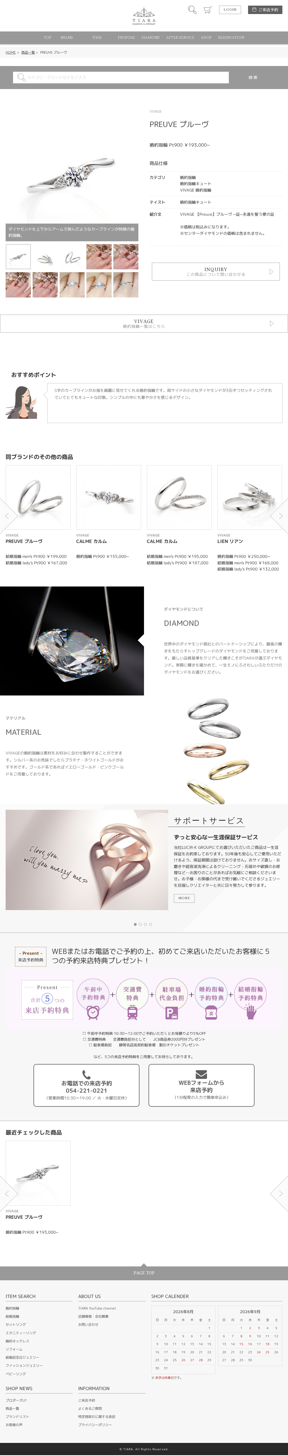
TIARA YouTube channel (97, 1308)
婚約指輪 (12, 1308)
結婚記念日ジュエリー (22, 1357)
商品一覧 (28, 52)
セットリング (16, 1324)
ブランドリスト (17, 1416)
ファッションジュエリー (24, 1365)
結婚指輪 (12, 1316)
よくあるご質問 (90, 1408)
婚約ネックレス (17, 1341)
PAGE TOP (144, 1273)
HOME (11, 52)
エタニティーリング (21, 1333)
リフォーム (14, 1349)
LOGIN (230, 10)
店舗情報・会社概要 (93, 1316)
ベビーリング (16, 1374)
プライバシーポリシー (95, 1424)
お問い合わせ (88, 1324)
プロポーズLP (16, 1400)
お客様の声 (14, 1424)
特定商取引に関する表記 (96, 1416)
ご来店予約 (268, 9)
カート (208, 10)
